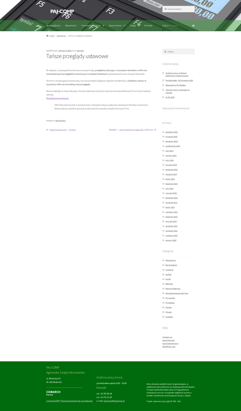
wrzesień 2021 (172, 231)
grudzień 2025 (172, 132)
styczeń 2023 (171, 193)
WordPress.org (168, 346)
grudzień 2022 (172, 198)
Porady (169, 307)
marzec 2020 (171, 240)
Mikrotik (169, 284)
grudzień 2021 (172, 226)
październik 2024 (173, 146)
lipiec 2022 (170, 207)
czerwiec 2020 (171, 235)
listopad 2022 (171, 202)
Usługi (133, 25)
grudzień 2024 (172, 141)
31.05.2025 (170, 97)
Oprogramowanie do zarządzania (77, 400)
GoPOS (169, 274)
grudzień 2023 (172, 169)
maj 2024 (169, 151)
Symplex (169, 317)
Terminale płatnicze (91, 25)
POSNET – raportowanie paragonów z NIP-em (131, 130)
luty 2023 (169, 188)
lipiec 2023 (170, 179)
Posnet (169, 312)
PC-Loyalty (170, 298)
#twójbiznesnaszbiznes (57, 98)
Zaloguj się (167, 337)
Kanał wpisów (168, 340)
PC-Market (170, 303)
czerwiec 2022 (171, 212)
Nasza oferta (115, 25)
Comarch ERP (52, 400)
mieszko (80, 50)
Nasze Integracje (173, 288)
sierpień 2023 (171, 174)
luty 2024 (169, 160)
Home (52, 36)
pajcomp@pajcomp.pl (114, 400)
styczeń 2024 (171, 165)
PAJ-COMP (166, 401)
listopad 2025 (171, 136)
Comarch (169, 270)
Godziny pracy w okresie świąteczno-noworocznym (177, 74)
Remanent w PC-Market (176, 85)
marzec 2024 (171, 155)
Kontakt (148, 25)
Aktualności (70, 25)
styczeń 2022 (171, 221)
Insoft (168, 279)
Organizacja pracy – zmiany (62, 130)
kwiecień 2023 (171, 184)
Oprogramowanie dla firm (177, 293)
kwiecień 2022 (171, 217)
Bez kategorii (171, 265)
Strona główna (53, 25)
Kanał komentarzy (170, 343)
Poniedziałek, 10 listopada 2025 (179, 80)
